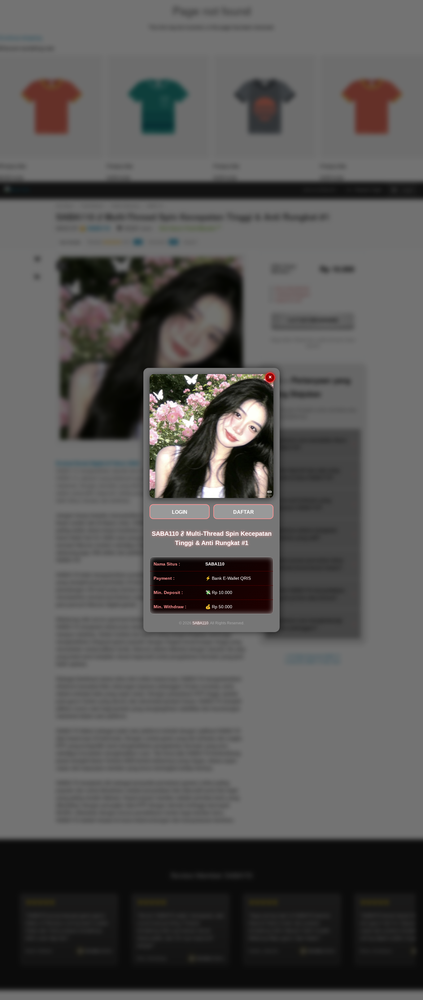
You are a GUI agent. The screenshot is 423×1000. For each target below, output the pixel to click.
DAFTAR (243, 512)
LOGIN (179, 512)
